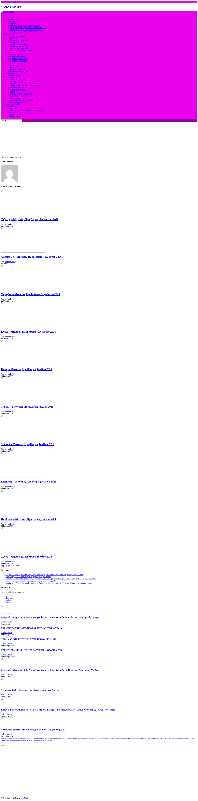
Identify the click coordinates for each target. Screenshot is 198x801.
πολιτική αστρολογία (178, 738)
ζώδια (19, 738)
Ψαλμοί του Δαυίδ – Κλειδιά (28, 738)
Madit (26, 798)
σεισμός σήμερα (188, 738)
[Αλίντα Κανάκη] (11, 6)
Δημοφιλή (9, 596)
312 (7, 566)
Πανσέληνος (100, 738)
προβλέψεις (106, 738)
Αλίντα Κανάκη (10, 224)
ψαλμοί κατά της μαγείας (166, 738)
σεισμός (35, 740)
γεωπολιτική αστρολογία (141, 738)
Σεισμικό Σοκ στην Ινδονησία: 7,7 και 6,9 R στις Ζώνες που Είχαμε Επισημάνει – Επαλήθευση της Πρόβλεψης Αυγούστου (51, 579)
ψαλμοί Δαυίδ (57, 738)
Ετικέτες (9, 602)
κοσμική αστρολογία (67, 738)
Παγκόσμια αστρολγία (153, 738)
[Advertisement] (99, 139)
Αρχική (3, 157)
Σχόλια (8, 600)
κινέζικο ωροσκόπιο (10, 740)
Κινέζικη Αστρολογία (115, 738)
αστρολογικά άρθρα (6, 738)
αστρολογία (14, 738)
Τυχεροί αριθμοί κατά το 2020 (46, 740)
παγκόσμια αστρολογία (90, 738)
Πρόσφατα (9, 598)
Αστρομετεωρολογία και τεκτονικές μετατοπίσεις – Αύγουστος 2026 (31, 581)
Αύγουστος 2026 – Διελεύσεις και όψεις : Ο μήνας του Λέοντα (28, 577)
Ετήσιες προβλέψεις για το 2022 (24, 740)
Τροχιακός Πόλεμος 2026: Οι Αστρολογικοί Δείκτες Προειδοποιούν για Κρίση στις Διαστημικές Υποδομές (45, 575)
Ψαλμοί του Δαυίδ (49, 738)
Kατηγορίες (5, 592)
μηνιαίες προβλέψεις (78, 738)
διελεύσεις (124, 738)
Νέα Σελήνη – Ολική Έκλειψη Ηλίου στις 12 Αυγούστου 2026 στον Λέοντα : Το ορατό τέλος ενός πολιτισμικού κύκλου (49, 583)
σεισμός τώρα (130, 738)
